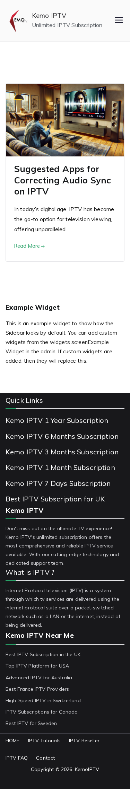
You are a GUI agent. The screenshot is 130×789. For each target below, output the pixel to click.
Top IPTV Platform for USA (37, 666)
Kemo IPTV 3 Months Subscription (62, 451)
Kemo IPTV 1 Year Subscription (57, 420)
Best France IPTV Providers (37, 689)
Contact (45, 758)
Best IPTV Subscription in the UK (43, 654)
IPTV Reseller (84, 740)
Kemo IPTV (49, 15)
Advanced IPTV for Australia (39, 677)
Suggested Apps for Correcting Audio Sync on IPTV (62, 180)
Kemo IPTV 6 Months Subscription (62, 436)
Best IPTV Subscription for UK (55, 499)
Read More (27, 246)
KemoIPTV (87, 769)
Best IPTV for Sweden (31, 723)
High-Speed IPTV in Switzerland (43, 700)
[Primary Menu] (118, 20)
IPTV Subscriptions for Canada (42, 712)
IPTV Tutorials (44, 740)
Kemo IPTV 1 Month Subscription (60, 467)
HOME (13, 740)
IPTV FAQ (17, 758)
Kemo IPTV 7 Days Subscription (58, 483)
